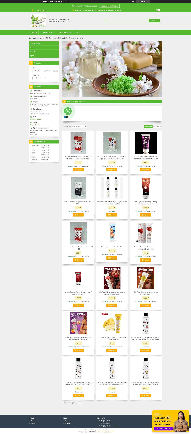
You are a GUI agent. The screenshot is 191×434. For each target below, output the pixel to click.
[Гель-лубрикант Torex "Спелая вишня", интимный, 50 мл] (78, 278)
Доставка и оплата (65, 32)
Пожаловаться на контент (106, 432)
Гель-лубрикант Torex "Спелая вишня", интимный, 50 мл (78, 293)
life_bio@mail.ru (35, 125)
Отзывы (33, 51)
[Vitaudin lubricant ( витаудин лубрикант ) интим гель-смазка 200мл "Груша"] (112, 369)
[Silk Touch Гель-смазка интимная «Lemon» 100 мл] (146, 278)
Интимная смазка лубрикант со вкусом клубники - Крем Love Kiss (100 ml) (112, 158)
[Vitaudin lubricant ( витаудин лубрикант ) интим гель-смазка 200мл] (112, 188)
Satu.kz (105, 430)
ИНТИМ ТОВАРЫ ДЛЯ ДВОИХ (56, 38)
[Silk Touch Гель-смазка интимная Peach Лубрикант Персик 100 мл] (78, 323)
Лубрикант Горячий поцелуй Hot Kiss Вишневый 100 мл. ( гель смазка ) (78, 158)
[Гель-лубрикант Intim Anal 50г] (112, 233)
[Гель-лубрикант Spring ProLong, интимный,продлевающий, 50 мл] (146, 143)
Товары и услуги (46, 32)
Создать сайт (58, 1)
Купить (79, 170)
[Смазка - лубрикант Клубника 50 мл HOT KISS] (78, 233)
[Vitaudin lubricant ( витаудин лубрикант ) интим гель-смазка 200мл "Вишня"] (78, 369)
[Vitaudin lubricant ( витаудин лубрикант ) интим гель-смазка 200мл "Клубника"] (146, 323)
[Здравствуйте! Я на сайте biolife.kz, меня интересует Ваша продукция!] (68, 111)
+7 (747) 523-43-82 (104, 426)
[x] (67, 117)
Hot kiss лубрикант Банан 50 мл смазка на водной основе (112, 338)
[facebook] (65, 117)
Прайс (32, 56)
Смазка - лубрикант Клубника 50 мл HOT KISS (78, 248)
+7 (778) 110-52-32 (104, 423)
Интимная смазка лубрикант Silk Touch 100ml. (78, 203)
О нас (78, 32)
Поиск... (154, 20)
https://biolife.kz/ (35, 119)
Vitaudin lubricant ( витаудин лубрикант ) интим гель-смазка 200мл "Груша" (112, 383)
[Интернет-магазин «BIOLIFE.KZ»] (38, 20)
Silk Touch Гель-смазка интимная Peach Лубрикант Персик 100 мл (78, 338)
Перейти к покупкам (109, 6)
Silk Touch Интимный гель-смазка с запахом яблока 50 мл (145, 248)
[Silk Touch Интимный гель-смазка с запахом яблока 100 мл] (112, 278)
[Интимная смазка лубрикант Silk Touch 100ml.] (78, 188)
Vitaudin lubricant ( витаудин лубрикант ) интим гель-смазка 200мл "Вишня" (78, 383)
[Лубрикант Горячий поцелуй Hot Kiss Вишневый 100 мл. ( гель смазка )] (78, 143)
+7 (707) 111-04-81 (104, 421)
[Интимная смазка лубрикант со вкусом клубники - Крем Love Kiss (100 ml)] (112, 143)
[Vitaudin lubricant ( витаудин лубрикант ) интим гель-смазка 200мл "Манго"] (146, 369)
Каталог (33, 423)
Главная (34, 32)
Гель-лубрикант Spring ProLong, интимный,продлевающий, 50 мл (146, 158)
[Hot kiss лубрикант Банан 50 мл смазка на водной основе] (112, 323)
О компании (69, 421)
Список (158, 126)
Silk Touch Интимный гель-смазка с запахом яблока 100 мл (112, 293)
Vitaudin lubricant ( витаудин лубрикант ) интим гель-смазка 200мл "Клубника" (145, 338)
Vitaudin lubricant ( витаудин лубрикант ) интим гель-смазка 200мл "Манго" (145, 383)
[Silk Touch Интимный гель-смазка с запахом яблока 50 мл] (146, 233)
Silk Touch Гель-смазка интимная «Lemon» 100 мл (146, 293)
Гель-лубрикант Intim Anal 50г (112, 247)
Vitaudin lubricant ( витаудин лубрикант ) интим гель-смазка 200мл (112, 203)
